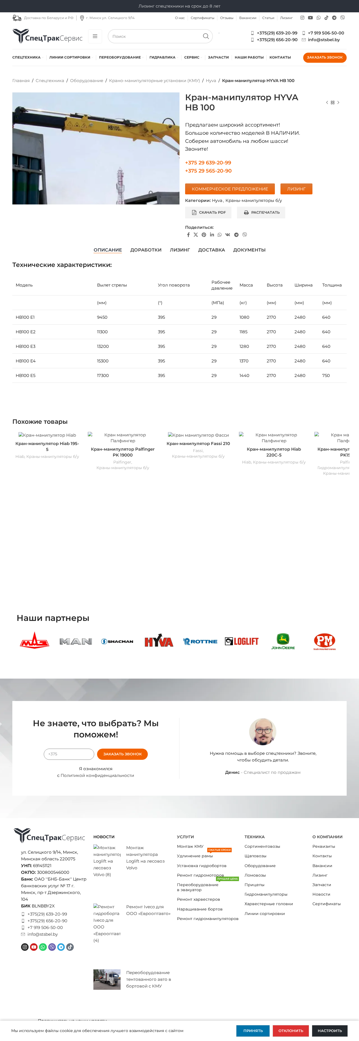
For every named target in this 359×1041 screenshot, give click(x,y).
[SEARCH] (206, 36)
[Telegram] (61, 947)
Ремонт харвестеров (198, 899)
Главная (21, 80)
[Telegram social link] (334, 17)
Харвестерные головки (269, 903)
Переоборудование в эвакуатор (207, 886)
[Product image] (47, 435)
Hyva (211, 80)
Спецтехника (50, 80)
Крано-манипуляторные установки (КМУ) (154, 80)
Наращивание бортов (200, 909)
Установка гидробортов (202, 865)
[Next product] (338, 103)
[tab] (108, 250)
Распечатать (265, 212)
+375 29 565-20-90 (208, 171)
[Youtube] (34, 947)
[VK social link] (228, 235)
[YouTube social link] (310, 17)
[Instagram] (25, 947)
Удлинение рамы (204, 854)
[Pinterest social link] (204, 235)
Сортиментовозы (262, 846)
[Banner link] (34, 641)
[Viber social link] (343, 17)
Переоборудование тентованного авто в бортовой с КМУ (148, 979)
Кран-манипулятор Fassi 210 (198, 443)
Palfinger (122, 462)
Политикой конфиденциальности (97, 775)
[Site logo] (47, 35)
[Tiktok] (70, 947)
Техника (255, 836)
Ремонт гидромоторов (200, 875)
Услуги (185, 836)
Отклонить (291, 1030)
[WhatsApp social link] (319, 17)
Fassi (198, 450)
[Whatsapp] (43, 947)
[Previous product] (327, 103)
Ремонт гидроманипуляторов (208, 918)
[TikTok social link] (326, 17)
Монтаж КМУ (190, 846)
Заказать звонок (325, 57)
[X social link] (196, 235)
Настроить (330, 1030)
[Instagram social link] (302, 17)
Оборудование (86, 80)
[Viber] (52, 947)
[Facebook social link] (188, 235)
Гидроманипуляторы (266, 894)
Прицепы (254, 884)
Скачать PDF (212, 212)
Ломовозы (255, 875)
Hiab (19, 456)
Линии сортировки (265, 913)
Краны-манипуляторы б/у (253, 200)
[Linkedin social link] (212, 235)
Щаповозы (255, 855)
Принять (253, 1030)
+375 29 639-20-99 (208, 163)
